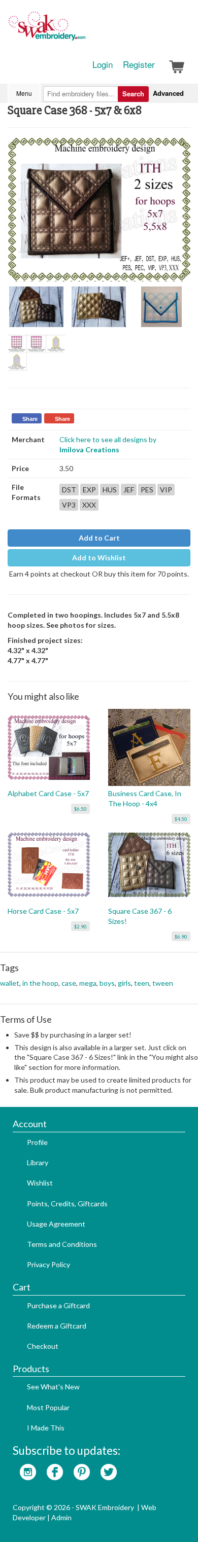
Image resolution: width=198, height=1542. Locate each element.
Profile (37, 1142)
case (68, 983)
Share (30, 419)
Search (133, 93)
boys (107, 983)
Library (37, 1162)
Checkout (42, 1346)
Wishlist (40, 1182)
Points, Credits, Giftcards (67, 1203)
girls (124, 983)
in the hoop (40, 983)
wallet (9, 983)
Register (139, 64)
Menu (24, 93)
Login (102, 64)
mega (87, 983)
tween (162, 983)
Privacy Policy (48, 1264)
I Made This (45, 1427)
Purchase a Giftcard (58, 1305)
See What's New (53, 1386)
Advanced (168, 93)
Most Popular (48, 1407)
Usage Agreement (56, 1224)
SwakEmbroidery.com (84, 30)
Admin (61, 1517)
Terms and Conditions (62, 1244)
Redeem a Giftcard (56, 1325)
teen (141, 983)
